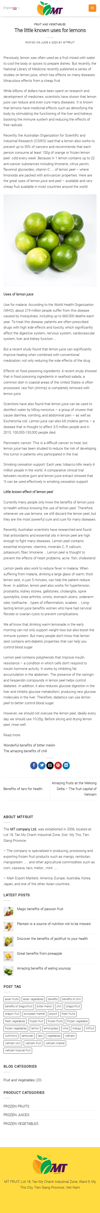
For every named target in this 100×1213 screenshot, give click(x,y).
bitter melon (44, 1006)
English (8, 8)
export (53, 1013)
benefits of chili (71, 999)
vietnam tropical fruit (18, 1050)
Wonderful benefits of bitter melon (29, 745)
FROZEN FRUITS (16, 1106)
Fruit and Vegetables (50, 24)
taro (40, 1035)
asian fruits (12, 999)
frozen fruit (36, 1021)
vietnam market (55, 1043)
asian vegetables (33, 999)
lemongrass (50, 1028)
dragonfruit (73, 1006)
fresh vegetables (15, 1021)
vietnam (70, 1035)
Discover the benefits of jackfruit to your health (52, 939)
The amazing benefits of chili (25, 751)
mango (76, 1028)
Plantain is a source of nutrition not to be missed (53, 924)
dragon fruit (12, 1013)
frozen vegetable (77, 1021)
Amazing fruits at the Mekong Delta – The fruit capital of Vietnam (74, 789)
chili (59, 1006)
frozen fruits (55, 1021)
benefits (53, 999)
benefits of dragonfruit (19, 1006)
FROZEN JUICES (16, 1115)
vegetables (53, 1035)
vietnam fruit (33, 1043)
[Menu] (92, 8)
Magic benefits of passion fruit (40, 909)
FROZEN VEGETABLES (20, 1124)
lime (65, 1028)
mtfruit (69, 42)
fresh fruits (68, 1013)
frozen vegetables (16, 1028)
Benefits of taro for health (22, 789)
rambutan (27, 1035)
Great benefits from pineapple (39, 953)
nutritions (11, 1035)
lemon (35, 1028)
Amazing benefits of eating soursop (44, 968)
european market (34, 1013)
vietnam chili (13, 1043)
